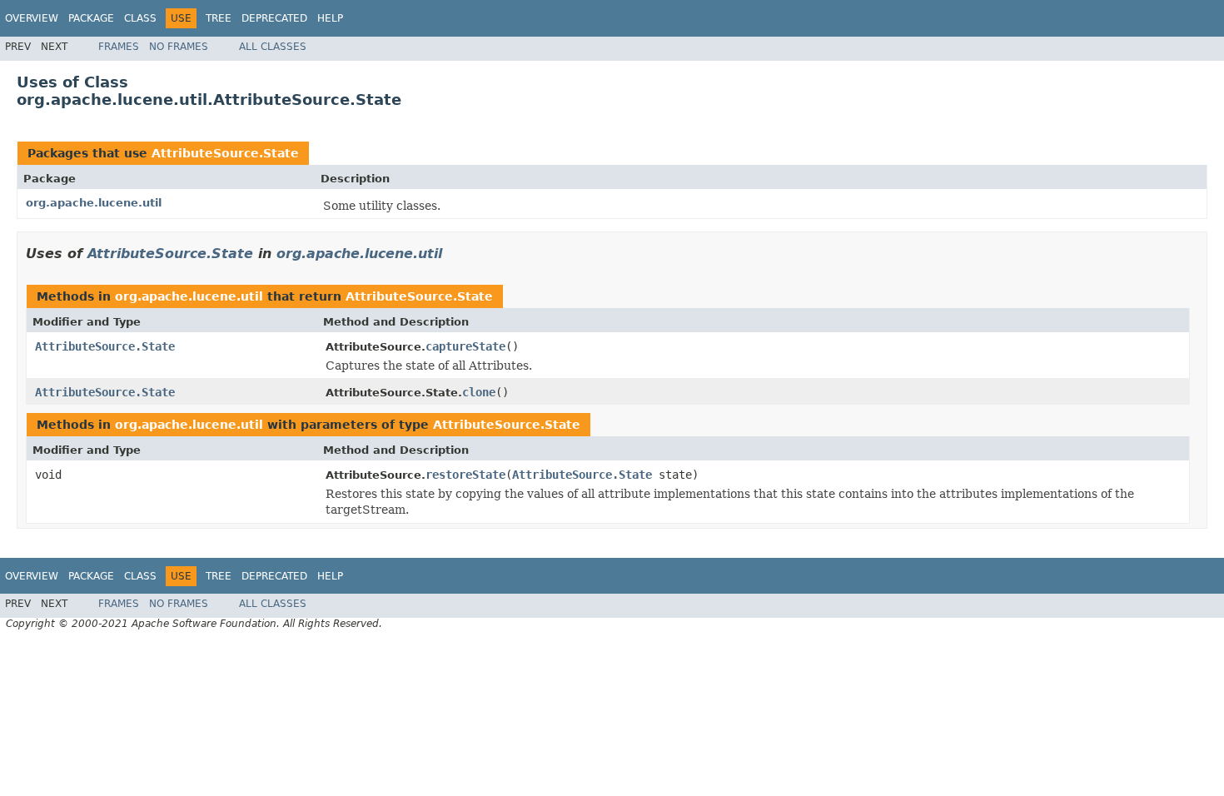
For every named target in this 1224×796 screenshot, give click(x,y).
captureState (465, 346)
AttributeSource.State (225, 153)
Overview (31, 18)
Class (140, 18)
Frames (118, 46)
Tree (218, 18)
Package (91, 18)
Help (330, 18)
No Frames (178, 46)
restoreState (465, 474)
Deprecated (274, 18)
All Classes (272, 46)
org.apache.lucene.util (94, 203)
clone (478, 392)
